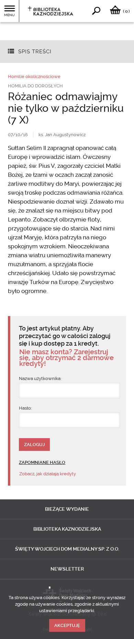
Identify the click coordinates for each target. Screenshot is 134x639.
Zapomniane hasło (42, 462)
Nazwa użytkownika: (40, 378)
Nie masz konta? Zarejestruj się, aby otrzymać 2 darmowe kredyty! (66, 358)
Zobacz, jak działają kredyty (47, 473)
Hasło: (25, 408)
